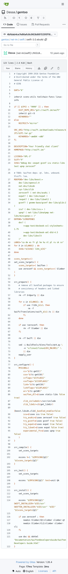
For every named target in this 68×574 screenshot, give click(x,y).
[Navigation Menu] (63, 4)
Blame (17, 68)
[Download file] (39, 68)
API (54, 571)
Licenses (43, 571)
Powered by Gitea (25, 562)
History (29, 68)
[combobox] (20, 44)
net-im (14, 39)
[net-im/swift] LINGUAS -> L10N (33, 53)
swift (22, 39)
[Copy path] (46, 39)
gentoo (22, 12)
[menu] (16, 571)
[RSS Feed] (5, 17)
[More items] (64, 24)
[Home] (6, 4)
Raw (8, 68)
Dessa (11, 12)
